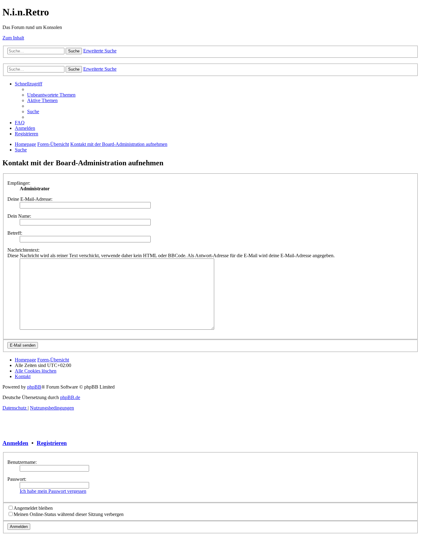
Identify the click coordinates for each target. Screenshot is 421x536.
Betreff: (14, 233)
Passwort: (16, 479)
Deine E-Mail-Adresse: (29, 199)
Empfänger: (18, 183)
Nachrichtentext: (23, 250)
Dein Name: (19, 216)
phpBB (34, 387)
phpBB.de (70, 397)
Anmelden (15, 443)
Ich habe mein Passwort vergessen (53, 491)
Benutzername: (22, 462)
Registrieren (52, 443)
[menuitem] (51, 94)
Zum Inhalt (13, 37)
